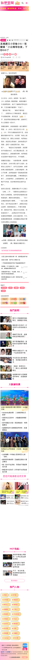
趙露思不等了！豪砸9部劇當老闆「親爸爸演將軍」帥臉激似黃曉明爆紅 (18, 67)
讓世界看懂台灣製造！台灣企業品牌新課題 (19, 557)
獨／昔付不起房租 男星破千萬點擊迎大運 (14, 466)
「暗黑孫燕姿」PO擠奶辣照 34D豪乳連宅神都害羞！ (25, 67)
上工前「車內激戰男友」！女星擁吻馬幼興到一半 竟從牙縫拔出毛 (21, 492)
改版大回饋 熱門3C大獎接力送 (10, 260)
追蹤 (3, 303)
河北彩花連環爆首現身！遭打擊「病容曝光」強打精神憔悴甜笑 (10, 67)
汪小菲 (17, 91)
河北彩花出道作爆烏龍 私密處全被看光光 (20, 360)
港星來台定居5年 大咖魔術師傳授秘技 (14, 419)
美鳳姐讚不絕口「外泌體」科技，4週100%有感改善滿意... (11, 273)
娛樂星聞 (2, 37)
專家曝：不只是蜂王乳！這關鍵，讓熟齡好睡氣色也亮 (9, 267)
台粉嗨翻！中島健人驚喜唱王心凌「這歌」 (13, 455)
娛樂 (7, 37)
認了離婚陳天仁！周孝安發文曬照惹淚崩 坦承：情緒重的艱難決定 (3, 67)
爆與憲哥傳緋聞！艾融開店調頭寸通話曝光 (14, 460)
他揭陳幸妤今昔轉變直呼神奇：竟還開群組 (20, 377)
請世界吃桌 (12, 8)
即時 (20, 8)
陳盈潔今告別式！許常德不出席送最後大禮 (20, 327)
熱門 (25, 8)
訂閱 (12, 299)
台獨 (21, 116)
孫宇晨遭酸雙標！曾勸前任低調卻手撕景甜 (20, 344)
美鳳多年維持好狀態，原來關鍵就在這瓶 (10, 497)
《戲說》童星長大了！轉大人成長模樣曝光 (20, 368)
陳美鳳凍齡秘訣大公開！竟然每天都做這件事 (11, 278)
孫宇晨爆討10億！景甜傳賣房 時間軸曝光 (14, 424)
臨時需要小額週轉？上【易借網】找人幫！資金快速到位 (25, 497)
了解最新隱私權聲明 (15, 657)
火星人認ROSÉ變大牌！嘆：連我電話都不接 (14, 256)
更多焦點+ (14, 580)
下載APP (4, 299)
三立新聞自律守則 (7, 647)
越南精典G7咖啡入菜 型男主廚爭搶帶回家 (19, 565)
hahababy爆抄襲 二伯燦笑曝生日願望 (14, 414)
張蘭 (4, 91)
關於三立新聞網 (6, 645)
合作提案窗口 (17, 647)
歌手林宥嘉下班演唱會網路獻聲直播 (11, 250)
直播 (9, 91)
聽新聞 (3, 40)
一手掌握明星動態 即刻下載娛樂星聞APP (13, 263)
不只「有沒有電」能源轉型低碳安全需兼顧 (19, 573)
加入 (21, 299)
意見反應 (4, 650)
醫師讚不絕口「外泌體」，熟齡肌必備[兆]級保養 (25, 502)
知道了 (25, 657)
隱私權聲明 (15, 645)
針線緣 (3, 8)
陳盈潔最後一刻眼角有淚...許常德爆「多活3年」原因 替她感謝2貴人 (7, 492)
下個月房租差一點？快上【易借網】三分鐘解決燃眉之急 (10, 502)
